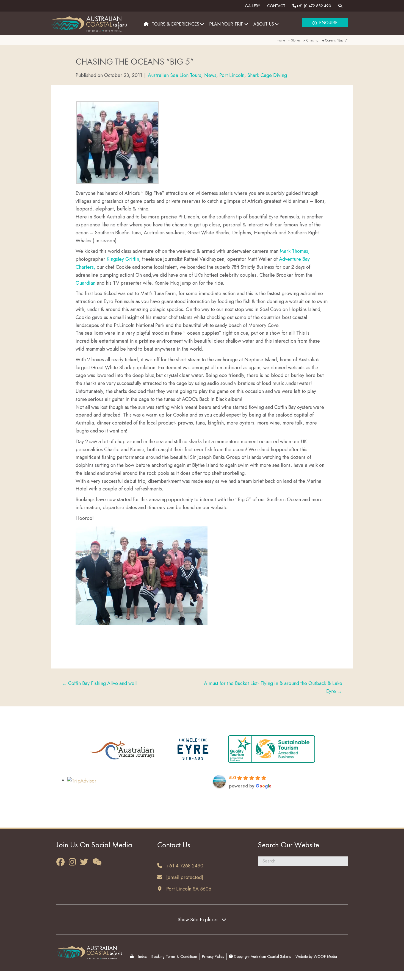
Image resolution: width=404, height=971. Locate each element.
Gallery (252, 6)
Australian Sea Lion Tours (174, 75)
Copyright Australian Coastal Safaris (262, 956)
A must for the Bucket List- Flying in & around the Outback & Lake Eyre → (273, 687)
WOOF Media (325, 956)
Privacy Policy (213, 956)
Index (142, 956)
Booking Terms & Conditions (174, 956)
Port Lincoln (231, 75)
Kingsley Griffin (123, 259)
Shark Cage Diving (267, 75)
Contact (276, 6)
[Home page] (146, 24)
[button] (202, 24)
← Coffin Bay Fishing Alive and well (99, 683)
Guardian (85, 283)
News (210, 75)
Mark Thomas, (295, 251)
